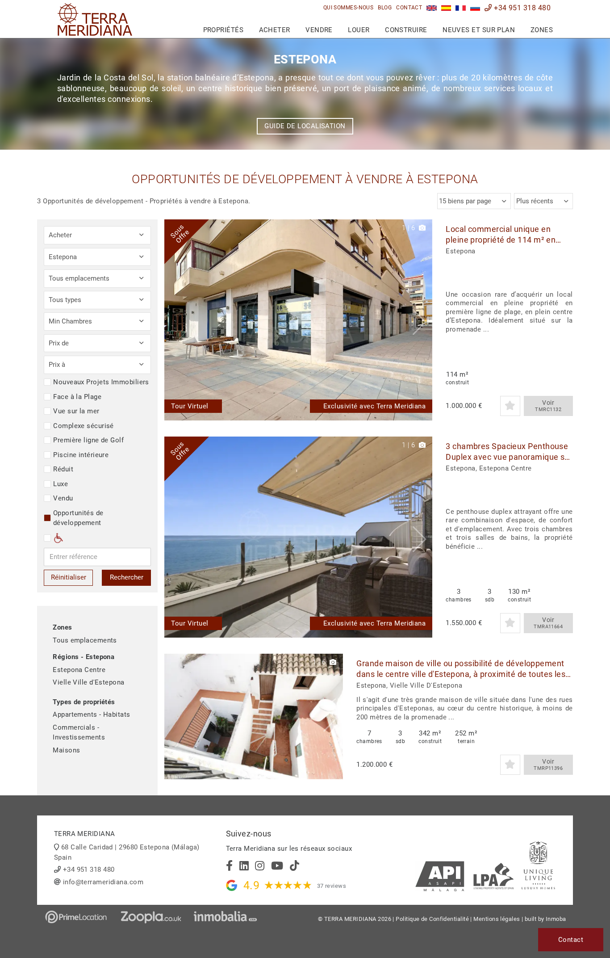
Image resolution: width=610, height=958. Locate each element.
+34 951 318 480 (521, 8)
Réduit (63, 469)
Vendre (319, 30)
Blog (385, 7)
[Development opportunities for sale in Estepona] (431, 8)
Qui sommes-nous (348, 7)
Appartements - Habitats (91, 714)
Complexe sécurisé (83, 426)
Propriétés (223, 30)
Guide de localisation (304, 126)
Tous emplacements (85, 640)
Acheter (274, 30)
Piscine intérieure (81, 455)
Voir (548, 406)
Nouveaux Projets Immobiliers (101, 382)
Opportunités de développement (78, 518)
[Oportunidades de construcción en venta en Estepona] (446, 8)
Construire (406, 30)
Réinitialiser (68, 577)
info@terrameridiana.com (103, 882)
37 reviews (332, 885)
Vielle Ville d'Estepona (88, 682)
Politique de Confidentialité (432, 919)
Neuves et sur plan (479, 30)
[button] (422, 319)
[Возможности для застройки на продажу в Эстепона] (475, 8)
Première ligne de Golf (88, 440)
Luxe (60, 484)
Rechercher (126, 577)
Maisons (66, 750)
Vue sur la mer (76, 411)
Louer (358, 30)
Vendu (63, 498)
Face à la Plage (77, 397)
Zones (542, 30)
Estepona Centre (79, 670)
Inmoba (556, 919)
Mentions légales (496, 919)
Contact (409, 7)
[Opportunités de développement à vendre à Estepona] (460, 8)
